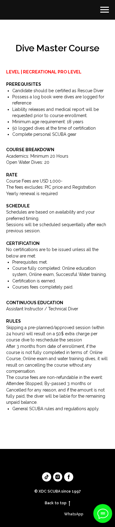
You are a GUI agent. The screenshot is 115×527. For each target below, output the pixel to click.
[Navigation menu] (104, 10)
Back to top (56, 503)
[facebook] (68, 477)
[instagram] (57, 477)
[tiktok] (46, 477)
